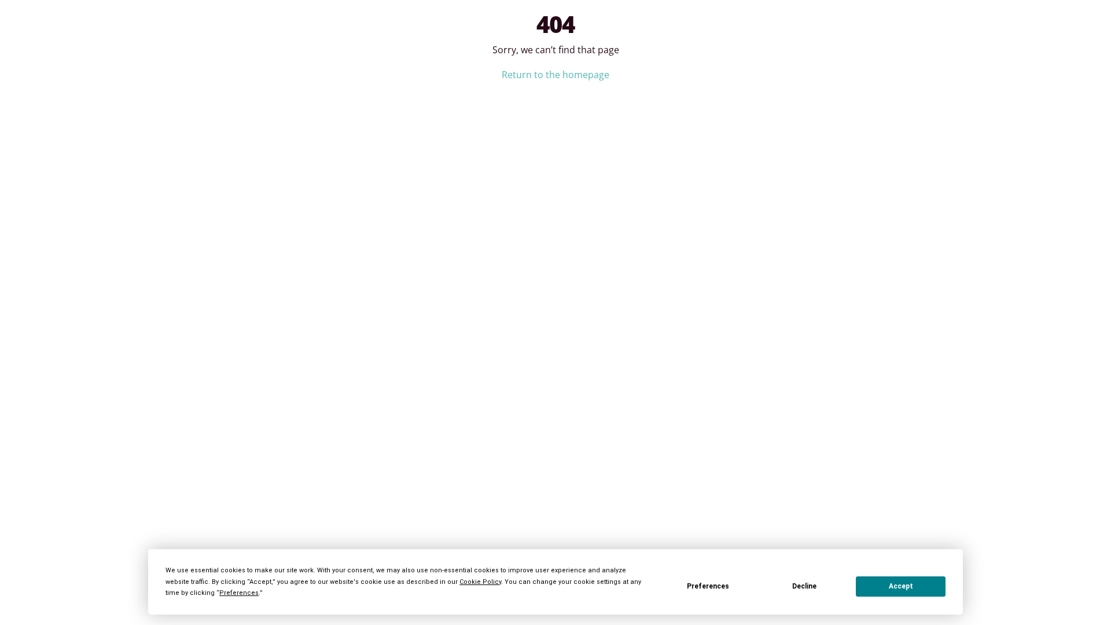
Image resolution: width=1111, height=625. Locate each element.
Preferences (708, 586)
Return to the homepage (555, 74)
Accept (901, 586)
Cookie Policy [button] (480, 582)
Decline (804, 586)
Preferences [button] (239, 593)
